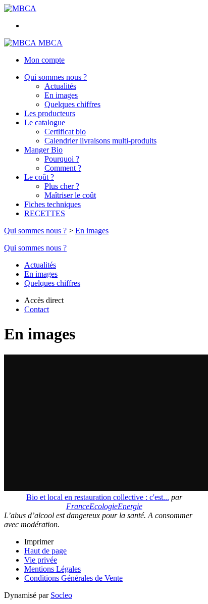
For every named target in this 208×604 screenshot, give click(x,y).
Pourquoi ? (61, 159)
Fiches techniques (52, 204)
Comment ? (62, 168)
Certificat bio (65, 131)
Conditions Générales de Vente (73, 578)
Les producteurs (49, 113)
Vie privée (40, 560)
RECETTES (44, 213)
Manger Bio (43, 149)
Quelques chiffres (72, 104)
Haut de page (45, 550)
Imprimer (39, 541)
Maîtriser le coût (70, 195)
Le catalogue (44, 122)
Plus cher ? (61, 186)
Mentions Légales (52, 569)
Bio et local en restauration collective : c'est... (97, 497)
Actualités (60, 86)
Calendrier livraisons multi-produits (100, 140)
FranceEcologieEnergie (104, 506)
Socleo (61, 595)
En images (61, 95)
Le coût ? (39, 177)
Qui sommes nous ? (55, 77)
